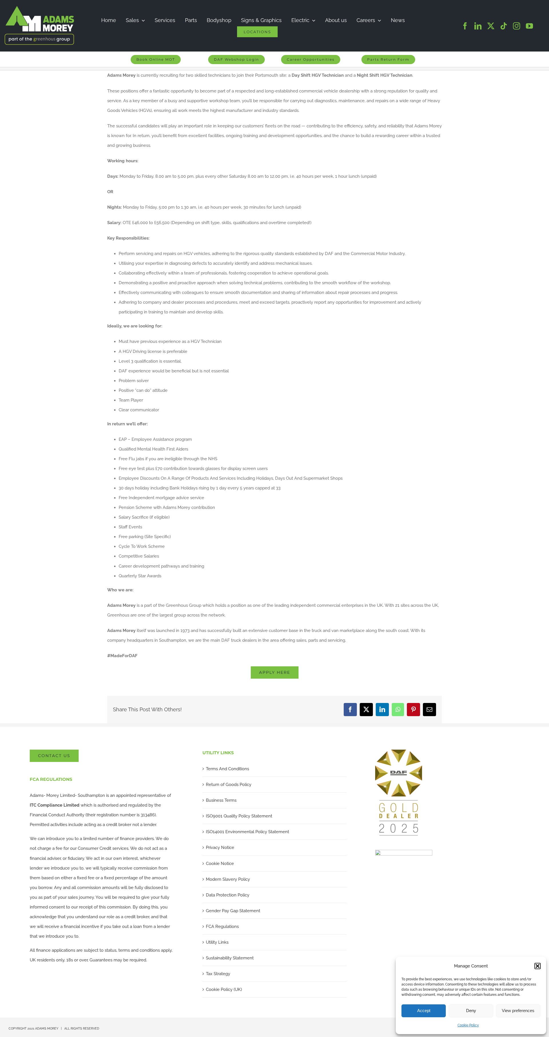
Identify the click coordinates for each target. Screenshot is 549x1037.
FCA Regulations (222, 926)
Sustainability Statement (230, 958)
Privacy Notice (220, 847)
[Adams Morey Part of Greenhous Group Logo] (39, 7)
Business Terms (221, 800)
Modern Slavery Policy (228, 879)
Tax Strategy (218, 973)
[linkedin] (478, 25)
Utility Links (217, 942)
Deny (471, 1010)
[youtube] (529, 25)
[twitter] (490, 25)
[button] (537, 966)
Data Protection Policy (227, 895)
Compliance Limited (54, 805)
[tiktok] (503, 25)
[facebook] (465, 25)
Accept (423, 1010)
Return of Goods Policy (228, 784)
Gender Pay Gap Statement (233, 910)
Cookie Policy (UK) (224, 989)
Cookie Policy (468, 1025)
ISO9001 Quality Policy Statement (239, 816)
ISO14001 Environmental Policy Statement (247, 831)
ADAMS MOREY (46, 1028)
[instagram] (516, 25)
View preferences (518, 1010)
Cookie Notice (220, 863)
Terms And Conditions (227, 768)
